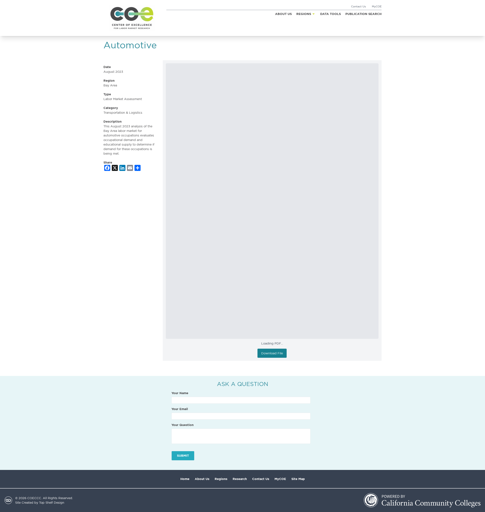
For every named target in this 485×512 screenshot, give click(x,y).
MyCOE (377, 6)
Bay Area (110, 85)
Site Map (298, 479)
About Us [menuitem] (283, 14)
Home (184, 479)
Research (240, 479)
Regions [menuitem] (303, 14)
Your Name (179, 393)
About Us (202, 479)
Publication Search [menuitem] (363, 14)
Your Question (182, 425)
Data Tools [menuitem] (330, 14)
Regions (221, 479)
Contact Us (358, 6)
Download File (272, 353)
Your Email (179, 409)
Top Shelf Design (51, 502)
